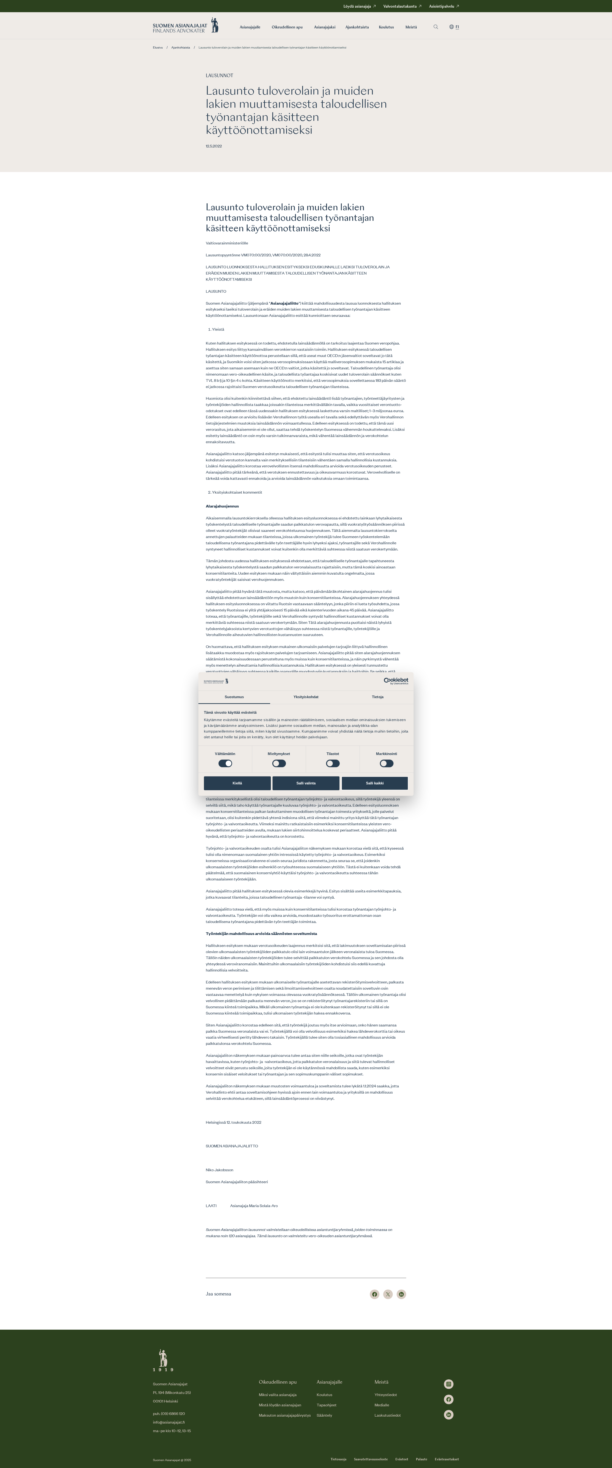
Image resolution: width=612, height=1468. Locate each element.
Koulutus (386, 27)
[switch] (279, 763)
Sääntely (324, 1415)
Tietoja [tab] (377, 697)
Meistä (411, 27)
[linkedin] (449, 1414)
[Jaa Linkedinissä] (401, 1294)
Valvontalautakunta (400, 7)
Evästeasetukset (447, 1459)
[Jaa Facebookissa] (374, 1294)
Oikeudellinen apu (287, 27)
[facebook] (449, 1399)
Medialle (382, 1404)
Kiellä (237, 783)
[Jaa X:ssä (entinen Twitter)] (388, 1294)
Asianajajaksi (324, 27)
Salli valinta (306, 783)
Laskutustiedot (388, 1415)
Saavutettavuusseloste (371, 1459)
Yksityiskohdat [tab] (306, 697)
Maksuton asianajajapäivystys (285, 1415)
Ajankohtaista (357, 27)
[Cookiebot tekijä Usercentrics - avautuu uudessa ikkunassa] (387, 681)
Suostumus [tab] (234, 697)
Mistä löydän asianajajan (280, 1404)
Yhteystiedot (386, 1394)
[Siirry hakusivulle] (436, 27)
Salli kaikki (375, 783)
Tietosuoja (338, 1459)
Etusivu (158, 47)
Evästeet (401, 1459)
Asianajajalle (250, 27)
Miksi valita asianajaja (278, 1394)
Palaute (421, 1459)
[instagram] (449, 1384)
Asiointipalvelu (441, 7)
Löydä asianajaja (357, 7)
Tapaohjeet (327, 1404)
